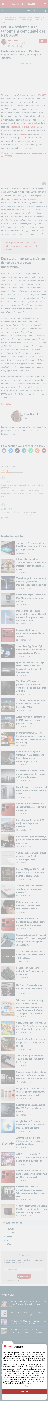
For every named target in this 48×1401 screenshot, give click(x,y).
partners (17, 1353)
